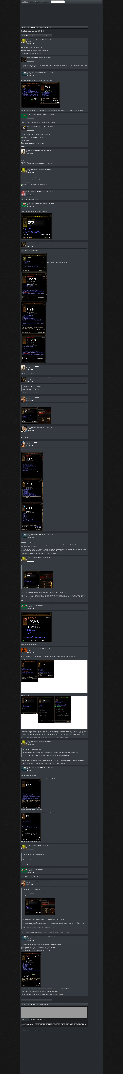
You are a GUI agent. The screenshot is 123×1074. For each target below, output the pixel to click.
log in (35, 1019)
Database (37, 2)
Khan (35, 442)
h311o (79, 1023)
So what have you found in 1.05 (44, 27)
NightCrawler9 (39, 114)
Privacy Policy (33, 1030)
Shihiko (66, 1024)
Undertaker (23, 1025)
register (39, 1019)
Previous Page (24, 35)
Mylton (44, 1024)
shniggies (38, 126)
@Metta (25, 876)
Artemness (43, 1023)
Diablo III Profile (30, 43)
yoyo (32, 1025)
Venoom (29, 1025)
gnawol (75, 1023)
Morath (36, 1024)
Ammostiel (38, 427)
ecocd (72, 1023)
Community (44, 2)
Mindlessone (39, 72)
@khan (22, 146)
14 (46, 35)
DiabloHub (25, 1)
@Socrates (23, 542)
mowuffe (40, 1024)
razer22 (37, 243)
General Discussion (31, 27)
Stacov (36, 57)
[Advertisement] (61, 15)
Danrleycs (58, 1023)
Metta (37, 648)
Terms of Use (40, 1030)
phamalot (55, 1024)
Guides (31, 2)
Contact (45, 1030)
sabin (63, 1024)
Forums (23, 27)
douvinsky (37, 150)
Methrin (23, 1024)
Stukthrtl (84, 1024)
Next (50, 35)
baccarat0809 (38, 191)
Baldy (37, 39)
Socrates (37, 397)
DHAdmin (63, 1023)
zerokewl (37, 378)
